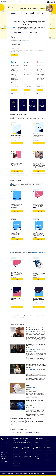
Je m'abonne (14, 54)
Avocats (22, 32)
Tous (19, 32)
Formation (26, 450)
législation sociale (29, 183)
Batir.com (14, 461)
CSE (32, 32)
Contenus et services (4, 454)
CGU (2, 473)
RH (30, 32)
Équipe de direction (4, 452)
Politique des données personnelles (21, 473)
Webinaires (48, 459)
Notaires (36, 32)
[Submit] (48, 4)
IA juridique (14, 27)
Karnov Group (32, 331)
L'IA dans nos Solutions (17, 463)
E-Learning (26, 454)
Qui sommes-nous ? (4, 448)
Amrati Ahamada (33, 387)
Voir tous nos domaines (14, 243)
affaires (36, 183)
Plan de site (48, 440)
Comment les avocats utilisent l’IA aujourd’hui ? (34, 401)
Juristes (27, 32)
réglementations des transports (36, 252)
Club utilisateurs (37, 456)
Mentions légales (10, 473)
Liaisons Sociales (16, 454)
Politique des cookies (32, 473)
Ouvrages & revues (16, 465)
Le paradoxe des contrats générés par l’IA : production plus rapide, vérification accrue (36, 346)
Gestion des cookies (40, 473)
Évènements (37, 458)
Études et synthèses (49, 457)
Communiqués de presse (5, 461)
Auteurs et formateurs (38, 450)
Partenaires (37, 452)
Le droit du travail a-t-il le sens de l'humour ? (34, 384)
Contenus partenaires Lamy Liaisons (37, 403)
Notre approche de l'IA (5, 456)
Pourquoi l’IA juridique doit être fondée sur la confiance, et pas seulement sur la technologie (36, 365)
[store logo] (4, 2)
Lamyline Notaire (16, 452)
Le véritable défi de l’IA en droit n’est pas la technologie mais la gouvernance (36, 328)
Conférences (26, 452)
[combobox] (39, 2)
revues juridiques (14, 251)
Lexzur (14, 459)
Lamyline (14, 450)
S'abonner (36, 442)
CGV (5, 473)
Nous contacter (37, 440)
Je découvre (14, 89)
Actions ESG (37, 454)
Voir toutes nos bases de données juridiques (18, 175)
